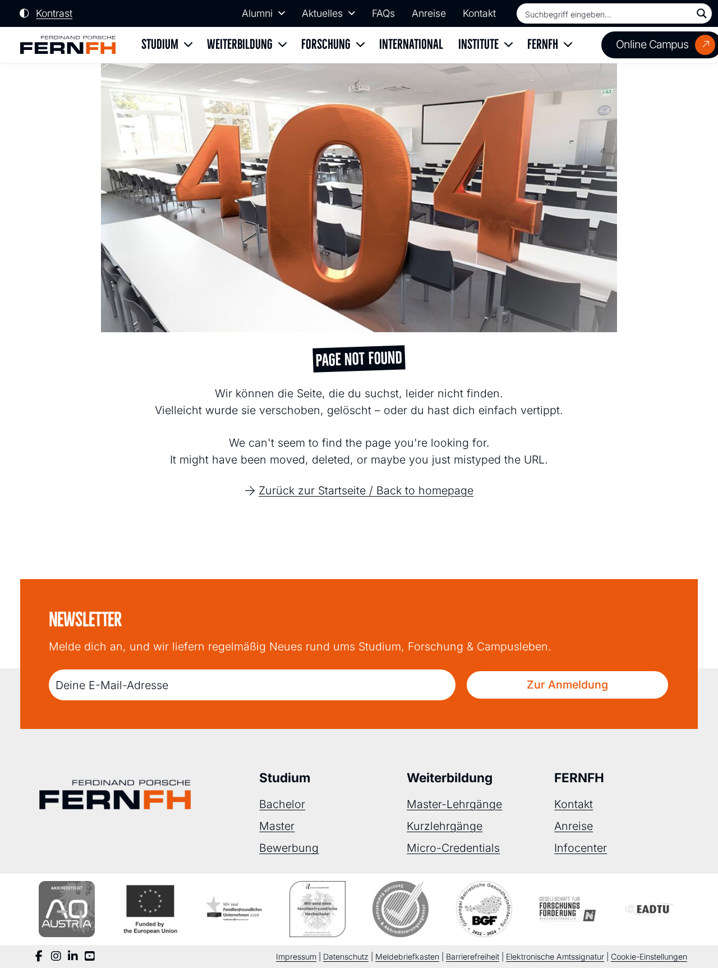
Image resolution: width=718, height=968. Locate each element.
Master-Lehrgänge (454, 804)
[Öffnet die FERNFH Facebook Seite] (39, 956)
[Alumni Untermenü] (281, 13)
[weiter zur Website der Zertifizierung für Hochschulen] (317, 909)
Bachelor (282, 804)
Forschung (326, 44)
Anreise (429, 13)
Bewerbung (289, 848)
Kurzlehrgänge (444, 826)
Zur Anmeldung (567, 684)
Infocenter (580, 848)
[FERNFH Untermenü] (568, 45)
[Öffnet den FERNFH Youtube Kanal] (90, 956)
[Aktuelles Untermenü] (351, 13)
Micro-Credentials (453, 848)
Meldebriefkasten (407, 956)
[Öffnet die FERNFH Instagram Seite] (56, 956)
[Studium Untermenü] (188, 45)
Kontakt (479, 13)
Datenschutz (346, 956)
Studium (159, 44)
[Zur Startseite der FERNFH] (68, 45)
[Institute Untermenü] (508, 45)
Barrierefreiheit (472, 956)
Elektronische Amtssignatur (555, 956)
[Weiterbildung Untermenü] (282, 45)
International (411, 44)
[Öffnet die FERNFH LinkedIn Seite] (73, 956)
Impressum (296, 956)
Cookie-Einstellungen (649, 956)
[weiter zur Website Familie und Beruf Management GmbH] (651, 909)
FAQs (383, 13)
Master (276, 826)
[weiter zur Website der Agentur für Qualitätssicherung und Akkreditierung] (67, 909)
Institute (478, 44)
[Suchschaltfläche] (702, 13)
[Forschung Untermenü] (360, 45)
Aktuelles (322, 13)
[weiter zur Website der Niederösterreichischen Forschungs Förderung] (568, 909)
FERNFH (542, 44)
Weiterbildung (240, 44)
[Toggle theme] (46, 13)
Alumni (257, 13)
